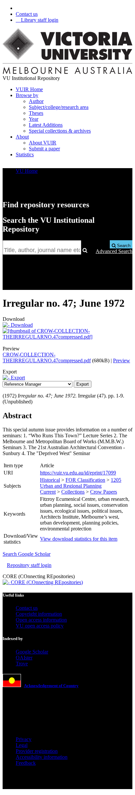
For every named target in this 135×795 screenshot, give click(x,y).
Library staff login (39, 20)
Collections (73, 492)
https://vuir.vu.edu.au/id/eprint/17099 (78, 472)
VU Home (27, 171)
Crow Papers (103, 492)
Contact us (27, 14)
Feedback (26, 763)
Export (17, 377)
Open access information (41, 620)
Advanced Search (114, 251)
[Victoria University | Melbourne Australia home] (67, 72)
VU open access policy (40, 625)
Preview (121, 360)
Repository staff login (29, 565)
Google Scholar (32, 651)
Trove (22, 663)
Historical (50, 480)
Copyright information (39, 614)
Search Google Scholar (26, 554)
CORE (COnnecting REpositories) (46, 582)
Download (21, 325)
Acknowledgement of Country (51, 685)
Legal (22, 745)
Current (48, 492)
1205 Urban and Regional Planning (80, 483)
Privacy (23, 739)
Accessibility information (42, 757)
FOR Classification (85, 480)
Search (123, 245)
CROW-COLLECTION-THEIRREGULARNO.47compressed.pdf (47, 357)
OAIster (24, 657)
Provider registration (37, 751)
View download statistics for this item (78, 539)
